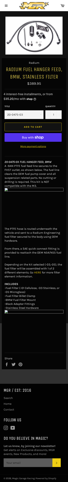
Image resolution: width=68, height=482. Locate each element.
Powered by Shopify (46, 478)
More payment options (33, 146)
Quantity (50, 106)
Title (7, 106)
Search (8, 398)
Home (7, 403)
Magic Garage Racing (23, 478)
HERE (37, 272)
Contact (9, 409)
